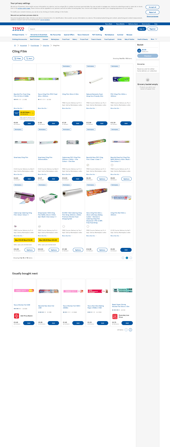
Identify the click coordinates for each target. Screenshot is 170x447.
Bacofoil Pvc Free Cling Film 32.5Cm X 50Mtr (22, 95)
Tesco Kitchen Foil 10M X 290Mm (71, 307)
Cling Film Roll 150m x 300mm (118, 214)
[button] (108, 23)
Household (23, 45)
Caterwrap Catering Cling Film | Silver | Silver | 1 (23, 214)
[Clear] (87, 165)
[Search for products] (101, 29)
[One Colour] (112, 165)
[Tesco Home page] (18, 29)
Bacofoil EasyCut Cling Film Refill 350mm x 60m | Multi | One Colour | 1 (120, 159)
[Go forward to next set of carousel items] (130, 329)
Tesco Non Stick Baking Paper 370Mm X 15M (96, 307)
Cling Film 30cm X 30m (70, 94)
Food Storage (35, 45)
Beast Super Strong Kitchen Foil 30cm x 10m (120, 305)
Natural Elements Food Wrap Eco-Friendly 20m (94, 95)
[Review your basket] (139, 51)
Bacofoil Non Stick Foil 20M (46, 307)
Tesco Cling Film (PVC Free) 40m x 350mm (47, 95)
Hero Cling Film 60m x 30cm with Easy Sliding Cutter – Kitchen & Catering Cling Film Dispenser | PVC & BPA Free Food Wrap (94, 218)
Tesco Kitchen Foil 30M (22, 305)
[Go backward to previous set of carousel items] (126, 329)
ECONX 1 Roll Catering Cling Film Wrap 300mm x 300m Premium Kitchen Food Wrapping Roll (72, 216)
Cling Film (46, 45)
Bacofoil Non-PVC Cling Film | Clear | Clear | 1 (94, 158)
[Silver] (15, 226)
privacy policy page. (24, 8)
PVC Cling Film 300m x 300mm (119, 95)
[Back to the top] (86, 266)
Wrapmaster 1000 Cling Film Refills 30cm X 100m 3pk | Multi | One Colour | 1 (47, 215)
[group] (24, 303)
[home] (15, 45)
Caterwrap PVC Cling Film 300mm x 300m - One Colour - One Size (71, 159)
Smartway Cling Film (21, 157)
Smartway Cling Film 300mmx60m (45, 158)
